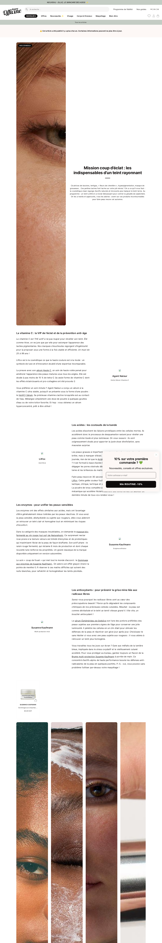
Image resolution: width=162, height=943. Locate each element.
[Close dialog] (156, 455)
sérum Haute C (43, 370)
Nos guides (141, 9)
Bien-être (113, 16)
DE (158, 9)
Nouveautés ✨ (57, 16)
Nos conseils (25, 45)
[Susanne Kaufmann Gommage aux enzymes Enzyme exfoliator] (28, 701)
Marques (31, 16)
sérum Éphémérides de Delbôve (90, 620)
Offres (44, 16)
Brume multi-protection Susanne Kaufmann (93, 656)
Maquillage (101, 16)
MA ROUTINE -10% (131, 484)
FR (151, 9)
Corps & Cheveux (84, 16)
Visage (70, 16)
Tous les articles (81, 22)
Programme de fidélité (123, 9)
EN (155, 9)
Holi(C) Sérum (26, 395)
